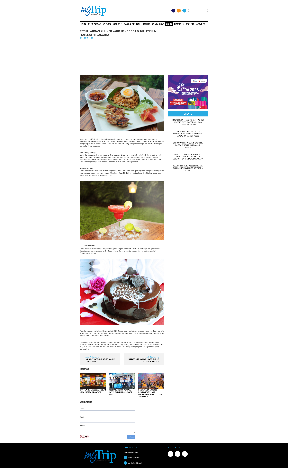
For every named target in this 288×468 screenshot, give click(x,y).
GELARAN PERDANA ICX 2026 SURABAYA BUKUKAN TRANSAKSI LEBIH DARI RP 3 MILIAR (187, 168)
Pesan (82, 425)
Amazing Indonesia (132, 24)
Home (83, 24)
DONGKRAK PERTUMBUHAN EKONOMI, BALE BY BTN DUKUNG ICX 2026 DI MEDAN (188, 145)
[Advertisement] (144, 58)
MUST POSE (178, 24)
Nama (82, 409)
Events (169, 24)
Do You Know (158, 24)
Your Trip (117, 24)
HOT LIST (146, 24)
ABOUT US (200, 24)
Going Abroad (94, 24)
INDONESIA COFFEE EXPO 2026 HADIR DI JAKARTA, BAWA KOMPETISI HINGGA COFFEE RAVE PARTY (188, 122)
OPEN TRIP (190, 24)
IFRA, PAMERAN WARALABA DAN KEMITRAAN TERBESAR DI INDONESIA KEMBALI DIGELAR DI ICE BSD (187, 133)
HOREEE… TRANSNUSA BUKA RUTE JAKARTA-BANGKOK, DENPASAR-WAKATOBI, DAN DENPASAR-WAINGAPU (188, 156)
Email (82, 417)
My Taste (107, 24)
